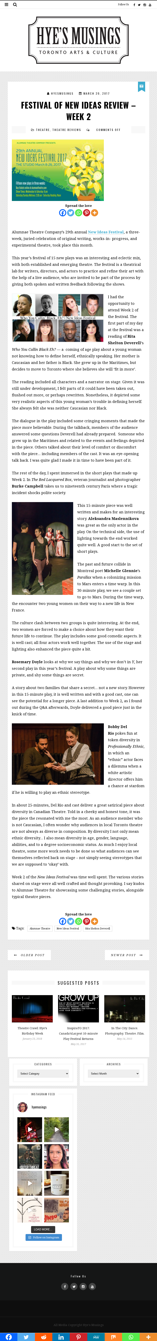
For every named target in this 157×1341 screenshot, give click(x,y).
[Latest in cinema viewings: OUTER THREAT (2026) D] (29, 1156)
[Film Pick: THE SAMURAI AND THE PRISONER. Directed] (29, 1210)
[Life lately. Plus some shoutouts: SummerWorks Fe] (56, 1129)
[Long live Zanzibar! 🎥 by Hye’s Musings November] (29, 1129)
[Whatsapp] (78, 212)
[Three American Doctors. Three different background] (29, 1183)
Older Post (32, 955)
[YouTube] (149, 4)
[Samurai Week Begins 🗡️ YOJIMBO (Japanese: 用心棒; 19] (56, 1210)
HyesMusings (62, 93)
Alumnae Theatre (40, 928)
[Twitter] (139, 4)
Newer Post (124, 955)
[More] (94, 212)
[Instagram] (144, 4)
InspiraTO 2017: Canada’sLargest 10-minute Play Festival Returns (78, 1033)
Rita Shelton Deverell (97, 928)
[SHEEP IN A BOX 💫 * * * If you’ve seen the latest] (56, 1183)
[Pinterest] (86, 212)
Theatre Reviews (66, 129)
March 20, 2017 (96, 93)
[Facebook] (134, 4)
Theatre (43, 129)
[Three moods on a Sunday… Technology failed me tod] (56, 1156)
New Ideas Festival (68, 928)
